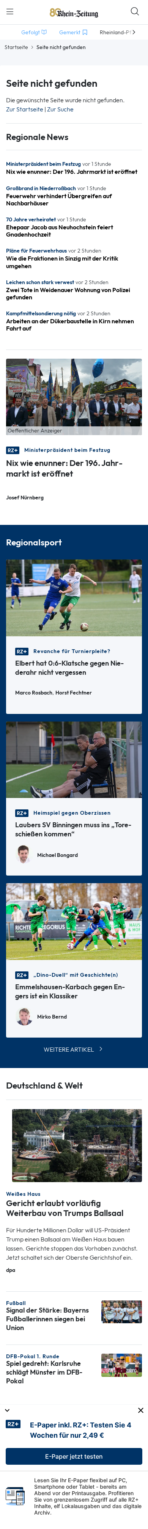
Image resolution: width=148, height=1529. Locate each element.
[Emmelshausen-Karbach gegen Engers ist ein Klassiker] (74, 921)
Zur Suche (60, 109)
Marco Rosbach (33, 692)
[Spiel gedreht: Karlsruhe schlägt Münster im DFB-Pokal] (121, 1364)
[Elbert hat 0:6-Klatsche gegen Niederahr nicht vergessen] (74, 597)
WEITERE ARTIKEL (69, 1050)
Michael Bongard (57, 855)
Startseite (16, 47)
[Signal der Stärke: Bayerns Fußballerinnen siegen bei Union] (121, 1311)
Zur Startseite (24, 109)
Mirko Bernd (52, 1016)
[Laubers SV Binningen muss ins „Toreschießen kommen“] (74, 759)
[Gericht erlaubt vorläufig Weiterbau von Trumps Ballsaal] (77, 1145)
